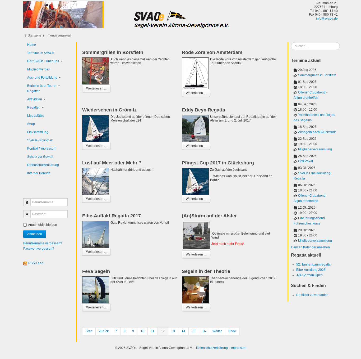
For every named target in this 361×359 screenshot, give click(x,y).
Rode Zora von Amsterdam (212, 52)
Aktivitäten (34, 99)
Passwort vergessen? (38, 248)
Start (89, 331)
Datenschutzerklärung (43, 165)
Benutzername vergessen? (42, 243)
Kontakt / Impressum (41, 148)
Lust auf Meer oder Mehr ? (112, 162)
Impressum (238, 348)
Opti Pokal (305, 161)
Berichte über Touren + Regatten (43, 88)
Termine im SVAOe (40, 53)
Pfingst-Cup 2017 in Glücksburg (218, 162)
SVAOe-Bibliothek (40, 140)
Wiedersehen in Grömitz (109, 110)
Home (31, 45)
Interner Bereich (38, 173)
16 (204, 331)
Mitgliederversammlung (315, 149)
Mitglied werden (38, 69)
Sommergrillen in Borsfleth (112, 52)
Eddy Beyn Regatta (203, 110)
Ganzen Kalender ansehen (310, 247)
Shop (31, 124)
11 (152, 331)
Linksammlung (37, 132)
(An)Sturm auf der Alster (209, 215)
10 (142, 331)
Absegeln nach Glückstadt (317, 132)
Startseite (34, 35)
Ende (232, 331)
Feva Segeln (96, 271)
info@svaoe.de (327, 18)
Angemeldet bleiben (42, 225)
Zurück (104, 331)
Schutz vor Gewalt (40, 157)
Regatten (33, 107)
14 (183, 331)
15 (194, 331)
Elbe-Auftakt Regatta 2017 (111, 215)
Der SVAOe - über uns (43, 61)
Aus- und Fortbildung (42, 77)
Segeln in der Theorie (206, 271)
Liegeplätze (35, 116)
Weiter (217, 331)
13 (173, 331)
